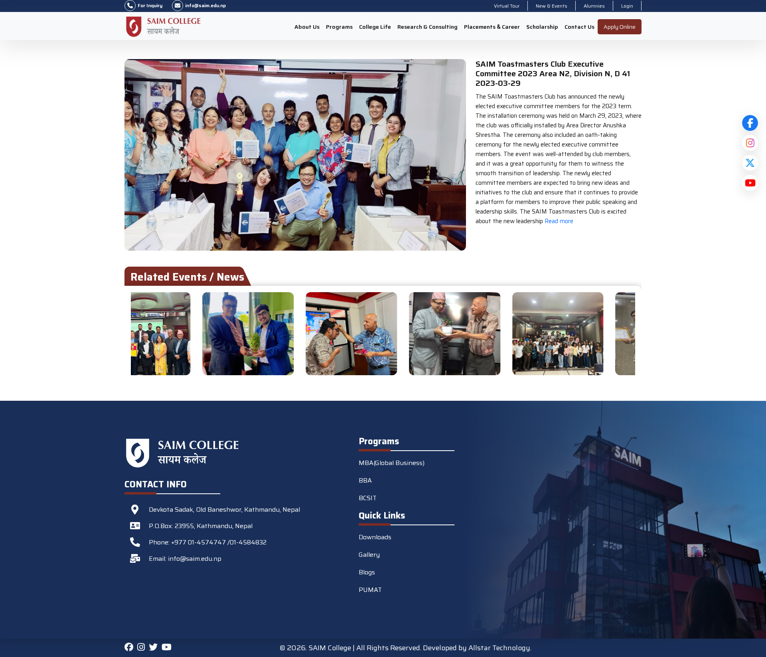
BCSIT (368, 498)
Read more (558, 221)
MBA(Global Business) (391, 463)
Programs (339, 26)
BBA (365, 480)
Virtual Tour (506, 6)
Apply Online (620, 26)
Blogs (367, 572)
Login (627, 6)
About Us (307, 26)
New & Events (551, 6)
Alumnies (594, 6)
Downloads (375, 537)
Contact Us (579, 26)
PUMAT (370, 590)
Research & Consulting (427, 26)
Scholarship (542, 26)
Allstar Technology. (499, 647)
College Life (375, 26)
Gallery (369, 555)
